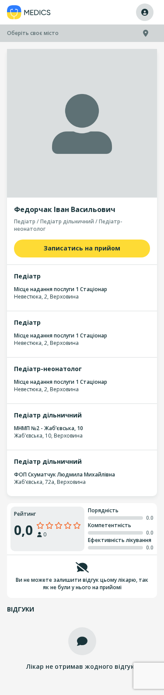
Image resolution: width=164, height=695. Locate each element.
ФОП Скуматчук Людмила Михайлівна (64, 474)
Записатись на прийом (82, 248)
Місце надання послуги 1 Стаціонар (60, 289)
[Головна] (29, 12)
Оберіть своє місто (33, 33)
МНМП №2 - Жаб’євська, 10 (48, 428)
